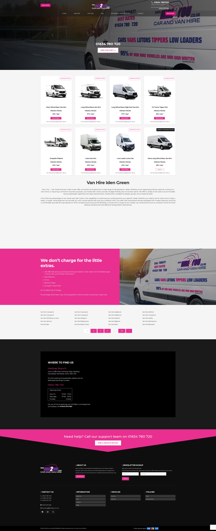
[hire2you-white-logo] (101, 5)
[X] (53, 512)
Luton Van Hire (90, 158)
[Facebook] (42, 512)
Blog (77, 505)
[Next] (129, 331)
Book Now (45, 5)
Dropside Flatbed (56, 158)
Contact (78, 502)
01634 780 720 (108, 44)
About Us (78, 496)
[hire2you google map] (135, 384)
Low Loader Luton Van (125, 158)
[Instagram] (48, 512)
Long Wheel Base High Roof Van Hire (125, 107)
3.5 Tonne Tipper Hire (160, 107)
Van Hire (113, 499)
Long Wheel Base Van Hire (91, 107)
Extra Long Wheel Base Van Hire (160, 158)
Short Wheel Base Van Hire (56, 107)
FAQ (77, 499)
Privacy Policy (150, 499)
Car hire (113, 496)
